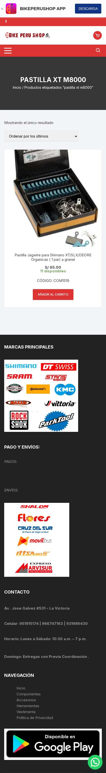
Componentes (29, 694)
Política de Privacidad (35, 717)
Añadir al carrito (53, 294)
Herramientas (28, 705)
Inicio (17, 87)
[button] (95, 762)
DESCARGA (88, 9)
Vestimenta (26, 711)
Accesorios (26, 700)
